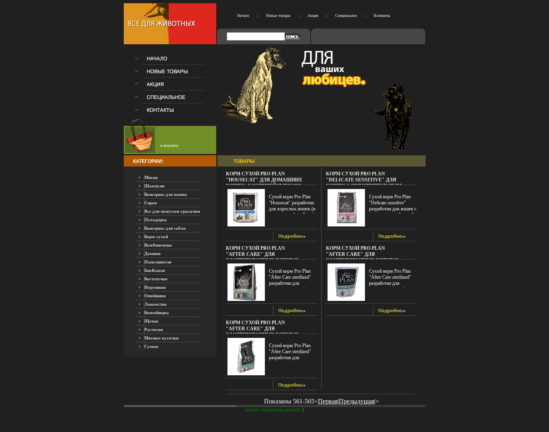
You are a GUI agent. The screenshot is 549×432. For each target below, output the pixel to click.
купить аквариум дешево (273, 410)
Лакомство (155, 304)
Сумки (151, 346)
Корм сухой (156, 236)
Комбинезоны (158, 245)
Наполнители (157, 261)
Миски (151, 177)
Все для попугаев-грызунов (172, 211)
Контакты (382, 15)
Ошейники (155, 295)
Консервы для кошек (165, 194)
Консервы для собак (165, 228)
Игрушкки (155, 287)
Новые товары (278, 15)
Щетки (151, 321)
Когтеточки (155, 278)
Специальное (346, 15)
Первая (328, 401)
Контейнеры (156, 312)
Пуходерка (155, 219)
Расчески (153, 329)
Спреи (150, 202)
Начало (243, 15)
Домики (152, 253)
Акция (312, 15)
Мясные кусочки (161, 337)
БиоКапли (154, 270)
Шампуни (154, 185)
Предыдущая (356, 401)
